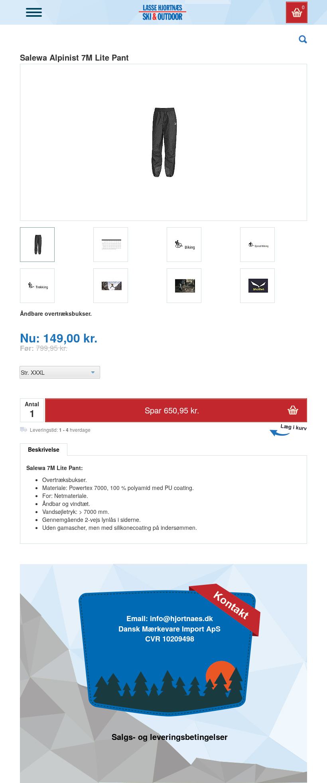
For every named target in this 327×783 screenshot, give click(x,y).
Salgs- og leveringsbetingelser (170, 736)
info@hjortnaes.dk (181, 618)
